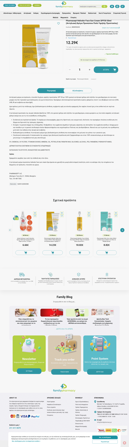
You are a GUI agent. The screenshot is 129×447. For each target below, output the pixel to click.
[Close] (118, 435)
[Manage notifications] (124, 442)
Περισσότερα (105, 441)
